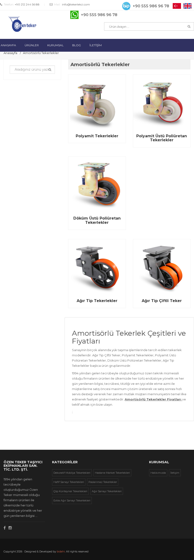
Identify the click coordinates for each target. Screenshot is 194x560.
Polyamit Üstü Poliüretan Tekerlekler (161, 138)
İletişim (174, 472)
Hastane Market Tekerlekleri (112, 472)
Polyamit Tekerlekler (97, 136)
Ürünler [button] (32, 45)
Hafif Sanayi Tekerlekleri (68, 482)
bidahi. (61, 551)
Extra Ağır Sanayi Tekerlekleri (71, 500)
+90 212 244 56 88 (27, 4)
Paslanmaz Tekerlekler (102, 482)
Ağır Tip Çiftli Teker (162, 300)
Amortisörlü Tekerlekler (41, 53)
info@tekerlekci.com (76, 4)
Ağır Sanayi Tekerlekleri (107, 491)
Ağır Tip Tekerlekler (97, 300)
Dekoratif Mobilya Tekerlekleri (71, 472)
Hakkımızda (158, 472)
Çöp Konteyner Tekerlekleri (70, 491)
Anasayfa (10, 53)
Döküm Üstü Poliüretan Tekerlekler (97, 220)
